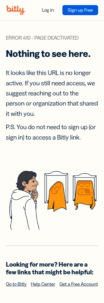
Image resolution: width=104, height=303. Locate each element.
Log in (48, 10)
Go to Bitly (16, 284)
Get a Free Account (78, 284)
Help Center (43, 284)
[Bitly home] (15, 10)
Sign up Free (80, 10)
